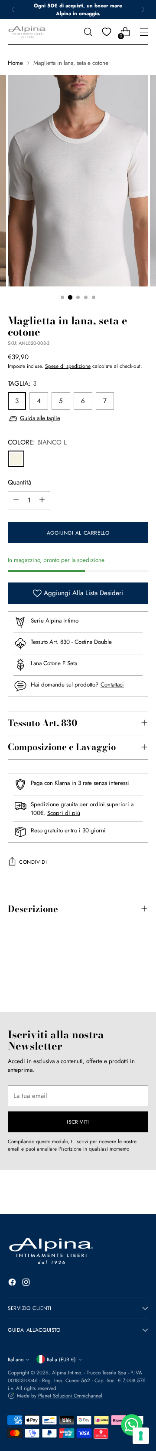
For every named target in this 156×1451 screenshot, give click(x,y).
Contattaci (112, 684)
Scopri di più (63, 813)
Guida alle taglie (40, 418)
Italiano (15, 1359)
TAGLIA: (22, 383)
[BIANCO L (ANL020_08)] (16, 459)
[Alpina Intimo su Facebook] (13, 1283)
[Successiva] (143, 9)
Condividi (33, 861)
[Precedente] (13, 9)
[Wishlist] (106, 32)
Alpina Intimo (66, 1372)
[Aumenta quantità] (42, 500)
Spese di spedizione (68, 366)
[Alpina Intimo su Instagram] (27, 1283)
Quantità (19, 482)
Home (15, 63)
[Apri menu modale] (144, 32)
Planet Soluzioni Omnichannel (70, 1395)
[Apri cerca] (88, 32)
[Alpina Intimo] (27, 32)
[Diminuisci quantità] (16, 500)
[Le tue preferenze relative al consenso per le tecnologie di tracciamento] (141, 1435)
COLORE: (37, 442)
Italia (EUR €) (61, 1359)
